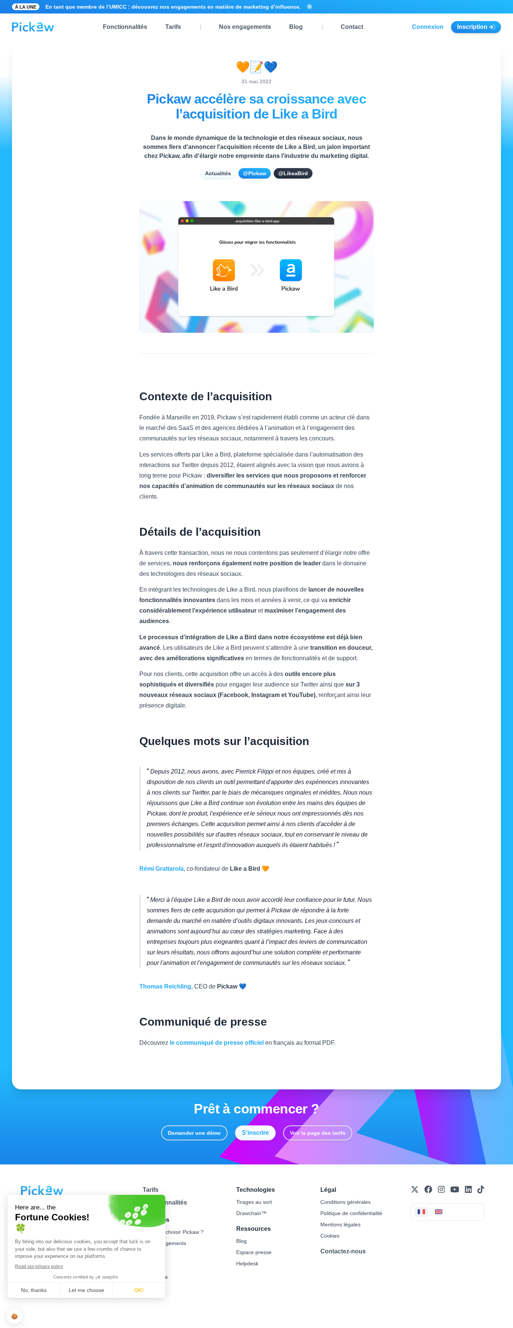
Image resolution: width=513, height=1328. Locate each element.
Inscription (473, 27)
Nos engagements (245, 27)
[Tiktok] (480, 1189)
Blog (296, 27)
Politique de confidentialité (351, 1213)
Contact (352, 27)
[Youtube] (454, 1189)
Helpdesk (247, 1263)
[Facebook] (428, 1189)
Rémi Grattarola (161, 868)
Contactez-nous (343, 1251)
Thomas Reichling (165, 986)
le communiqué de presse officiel (217, 1043)
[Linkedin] (468, 1189)
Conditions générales (345, 1202)
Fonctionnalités (125, 27)
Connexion (428, 27)
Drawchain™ (251, 1213)
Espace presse (254, 1252)
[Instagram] (441, 1189)
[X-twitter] (415, 1189)
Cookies (329, 1236)
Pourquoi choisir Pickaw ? (173, 1232)
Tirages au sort (254, 1202)
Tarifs (173, 27)
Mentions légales (340, 1224)
